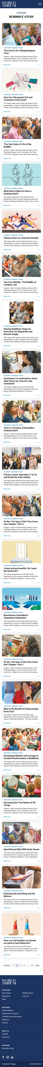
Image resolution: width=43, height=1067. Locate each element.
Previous (7, 965)
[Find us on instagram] (7, 1058)
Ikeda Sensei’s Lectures (10, 1013)
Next (37, 965)
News (4, 999)
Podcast (5, 1023)
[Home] (19, 4)
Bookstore (5, 1020)
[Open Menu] (40, 4)
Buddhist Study (27, 993)
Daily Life (25, 996)
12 (32, 965)
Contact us (6, 1037)
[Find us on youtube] (12, 1058)
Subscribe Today (8, 1048)
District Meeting (7, 1010)
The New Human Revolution (12, 1017)
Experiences (6, 996)
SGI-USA (5, 1034)
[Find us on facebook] (3, 1058)
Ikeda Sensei (6, 993)
